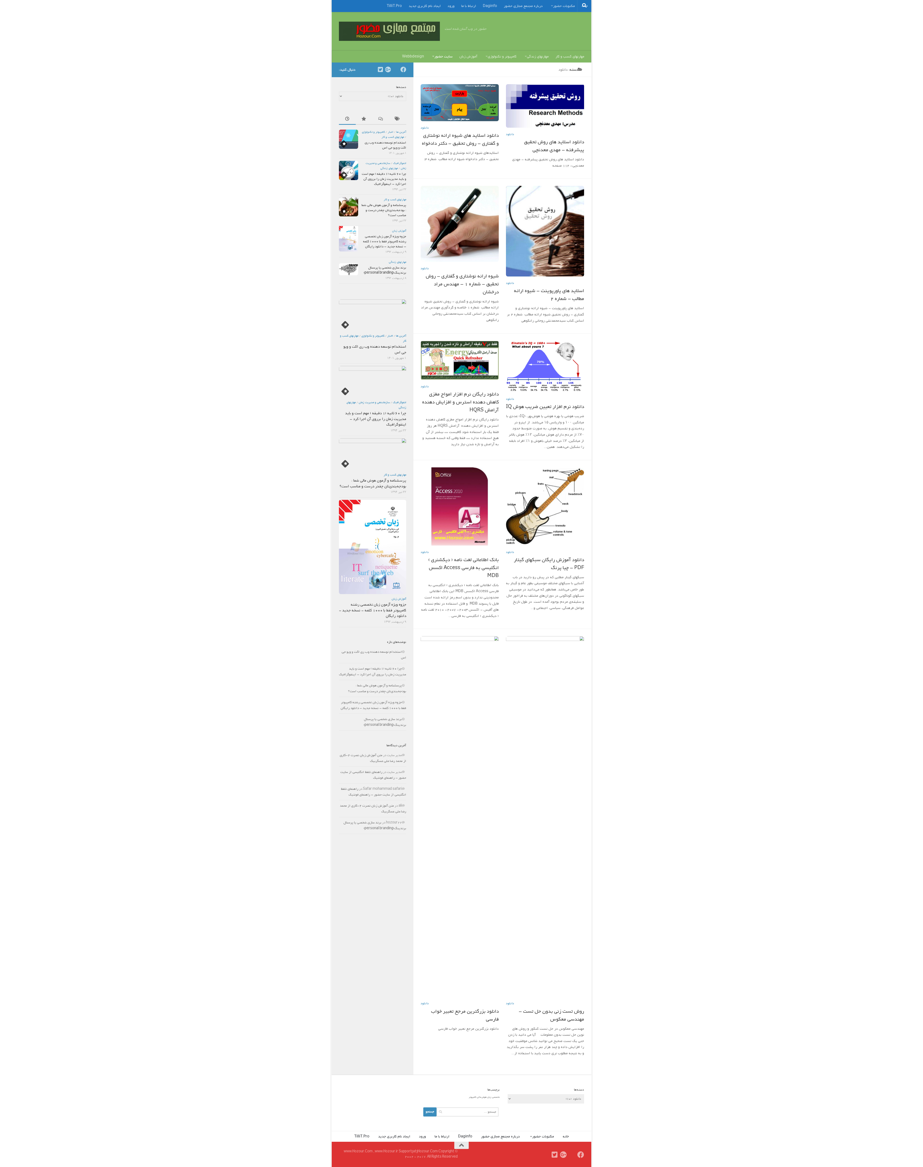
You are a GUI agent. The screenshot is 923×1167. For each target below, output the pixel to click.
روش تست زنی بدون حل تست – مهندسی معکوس (551, 1015)
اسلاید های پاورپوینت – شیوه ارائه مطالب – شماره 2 (549, 295)
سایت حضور (443, 56)
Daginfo (490, 6)
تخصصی (496, 1097)
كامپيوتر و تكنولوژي (373, 132)
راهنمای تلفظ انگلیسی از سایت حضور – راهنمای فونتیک (373, 775)
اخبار (390, 132)
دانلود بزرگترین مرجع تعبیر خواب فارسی (465, 1015)
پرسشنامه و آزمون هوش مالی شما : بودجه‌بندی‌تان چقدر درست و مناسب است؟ (384, 210)
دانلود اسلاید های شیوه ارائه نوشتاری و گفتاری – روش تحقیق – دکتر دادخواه (460, 140)
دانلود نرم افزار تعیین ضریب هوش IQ (545, 407)
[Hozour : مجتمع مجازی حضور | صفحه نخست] (389, 31)
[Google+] (388, 69)
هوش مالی (481, 1097)
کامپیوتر (472, 1097)
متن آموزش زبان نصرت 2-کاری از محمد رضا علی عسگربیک (373, 758)
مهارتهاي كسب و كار (392, 137)
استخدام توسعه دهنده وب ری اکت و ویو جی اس (385, 145)
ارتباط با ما (468, 6)
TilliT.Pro (394, 6)
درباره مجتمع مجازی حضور (523, 6)
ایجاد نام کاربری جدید (425, 6)
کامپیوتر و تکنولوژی (502, 56)
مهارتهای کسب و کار (569, 56)
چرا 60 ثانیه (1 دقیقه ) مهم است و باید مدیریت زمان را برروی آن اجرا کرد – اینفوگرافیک (384, 179)
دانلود (425, 127)
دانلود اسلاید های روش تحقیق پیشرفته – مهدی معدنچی (554, 146)
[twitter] (380, 69)
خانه (566, 1136)
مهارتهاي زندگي (389, 168)
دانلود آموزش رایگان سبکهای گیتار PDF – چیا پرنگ (549, 564)
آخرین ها (401, 132)
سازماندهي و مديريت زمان (374, 402)
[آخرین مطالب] (347, 119)
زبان (489, 1097)
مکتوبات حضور (564, 6)
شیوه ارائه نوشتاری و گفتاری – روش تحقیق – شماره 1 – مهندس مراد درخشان (462, 284)
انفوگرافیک (399, 163)
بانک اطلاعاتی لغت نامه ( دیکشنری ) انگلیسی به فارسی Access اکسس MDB (463, 568)
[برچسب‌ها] (397, 119)
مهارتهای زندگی (538, 56)
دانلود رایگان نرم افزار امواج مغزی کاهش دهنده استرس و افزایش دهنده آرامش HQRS (460, 402)
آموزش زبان (468, 56)
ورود (451, 6)
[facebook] (403, 69)
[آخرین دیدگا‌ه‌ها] (381, 119)
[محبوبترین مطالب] (364, 119)
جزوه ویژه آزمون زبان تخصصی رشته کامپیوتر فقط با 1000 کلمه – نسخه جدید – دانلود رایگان (384, 241)
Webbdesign (413, 56)
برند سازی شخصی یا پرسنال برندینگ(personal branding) (385, 270)
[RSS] (396, 69)
